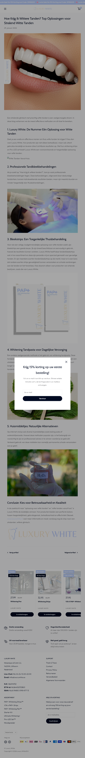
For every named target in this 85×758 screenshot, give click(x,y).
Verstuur (42, 398)
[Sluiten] (66, 361)
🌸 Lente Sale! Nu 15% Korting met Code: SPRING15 (45, 2)
